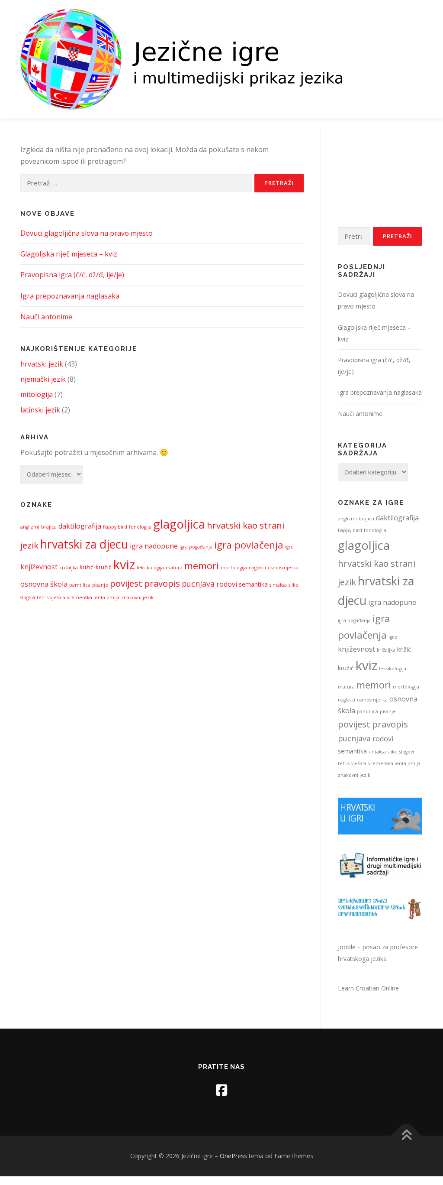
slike (294, 585)
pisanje (100, 585)
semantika (253, 584)
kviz (124, 564)
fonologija (140, 527)
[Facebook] (221, 1090)
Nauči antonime (46, 316)
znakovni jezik (137, 597)
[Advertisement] (380, 186)
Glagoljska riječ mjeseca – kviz (68, 254)
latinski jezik (40, 410)
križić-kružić (96, 567)
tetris (42, 597)
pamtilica (79, 585)
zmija (113, 597)
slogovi (27, 597)
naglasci (257, 568)
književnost (39, 566)
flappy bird (115, 527)
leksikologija (150, 568)
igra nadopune (154, 546)
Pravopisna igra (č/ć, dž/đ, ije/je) (72, 274)
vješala (57, 597)
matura (174, 568)
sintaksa (278, 585)
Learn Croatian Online (368, 988)
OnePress (233, 1156)
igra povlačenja (248, 545)
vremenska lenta (86, 597)
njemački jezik (43, 379)
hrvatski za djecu (84, 544)
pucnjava (198, 583)
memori (201, 565)
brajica (49, 527)
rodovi (226, 584)
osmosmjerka (283, 568)
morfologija (234, 568)
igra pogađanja (196, 547)
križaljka (68, 568)
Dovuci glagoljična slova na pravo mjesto (86, 233)
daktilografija (79, 526)
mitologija (36, 394)
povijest (126, 583)
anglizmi (29, 527)
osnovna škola (43, 584)
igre (289, 547)
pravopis (162, 583)
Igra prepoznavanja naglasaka (69, 296)
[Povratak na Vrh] (406, 1135)
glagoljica (179, 524)
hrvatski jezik (41, 364)
